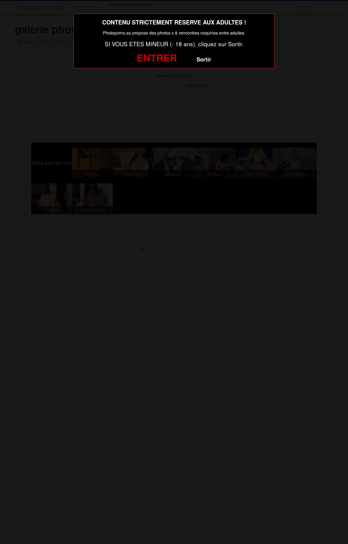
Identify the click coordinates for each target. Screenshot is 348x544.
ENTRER (157, 57)
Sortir (204, 59)
